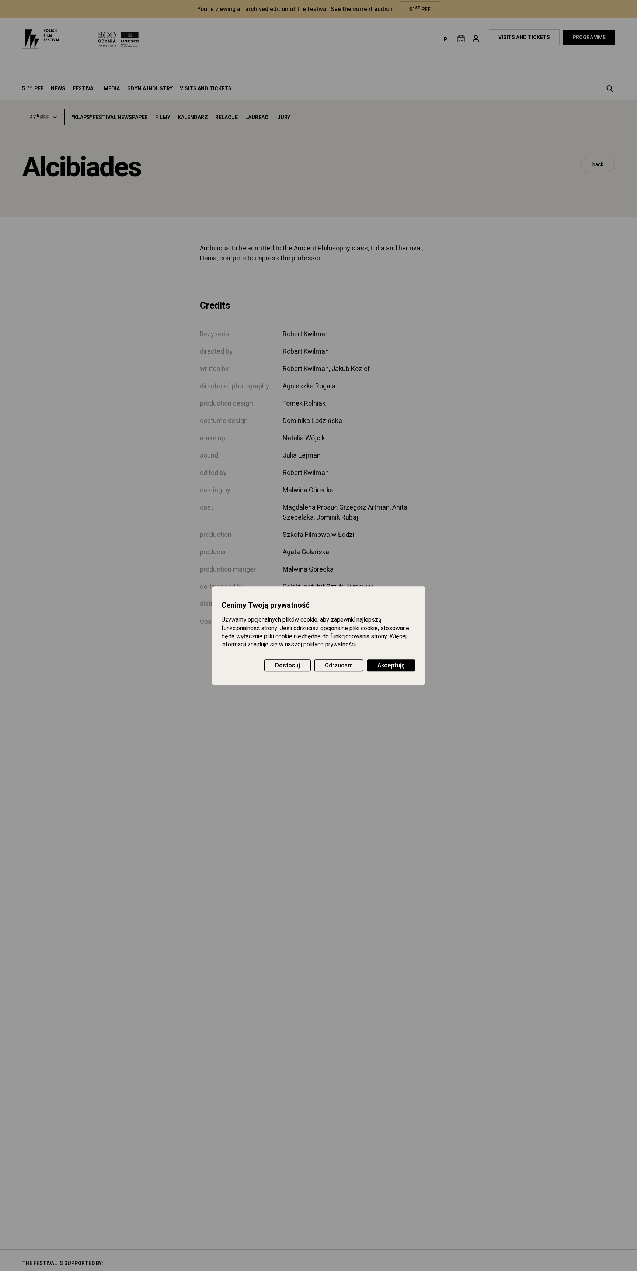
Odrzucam (339, 665)
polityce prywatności (329, 644)
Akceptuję (391, 665)
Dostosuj (287, 665)
